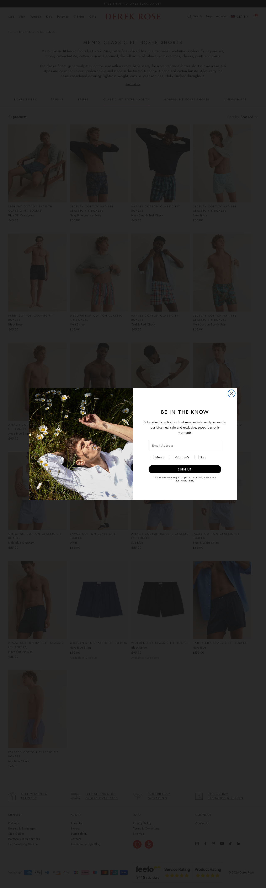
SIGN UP (185, 469)
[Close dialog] (231, 393)
